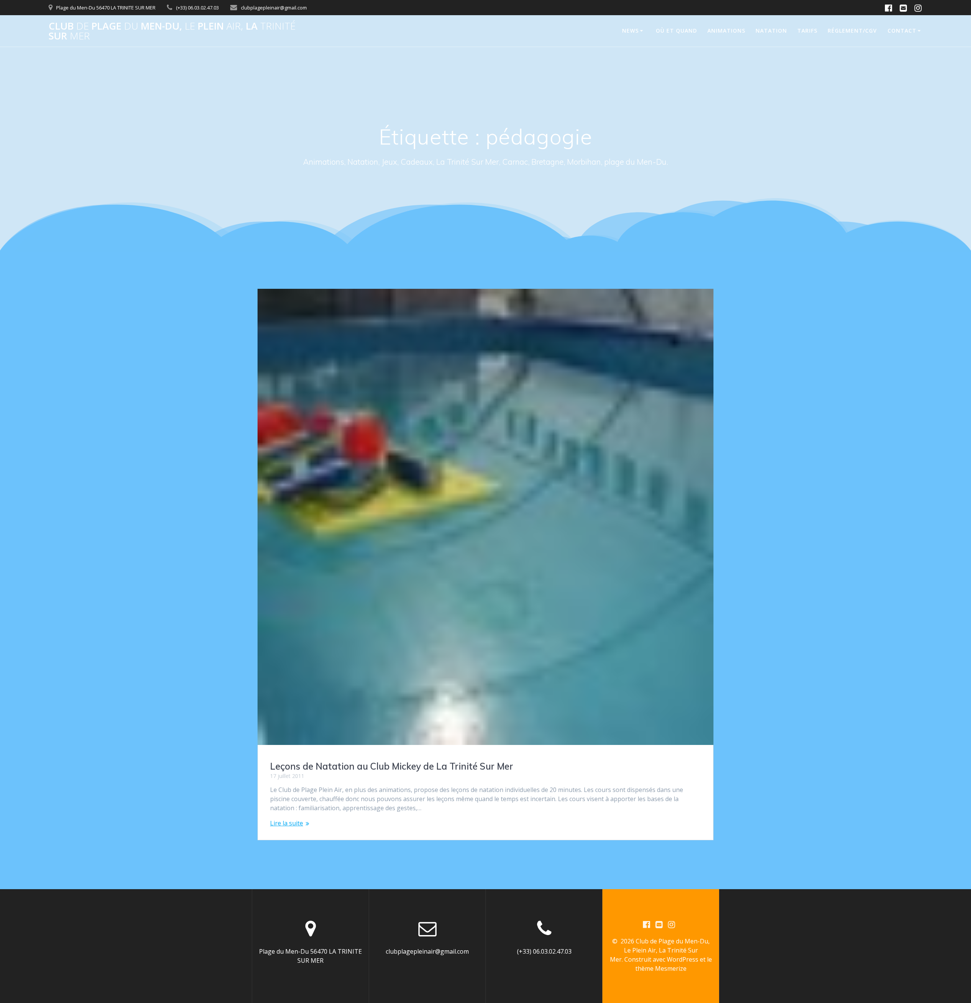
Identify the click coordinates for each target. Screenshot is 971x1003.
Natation (771, 30)
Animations (726, 30)
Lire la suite (286, 823)
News (630, 30)
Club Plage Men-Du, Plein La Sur (172, 31)
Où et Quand (676, 30)
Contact (902, 30)
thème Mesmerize (661, 968)
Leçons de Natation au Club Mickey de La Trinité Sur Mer (391, 766)
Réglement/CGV (852, 30)
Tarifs (807, 30)
